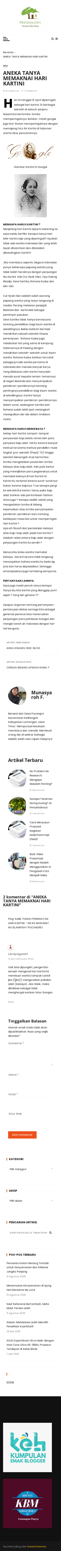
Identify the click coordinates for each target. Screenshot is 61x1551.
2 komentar (30, 91)
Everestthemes (36, 1546)
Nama (14, 1075)
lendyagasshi (18, 954)
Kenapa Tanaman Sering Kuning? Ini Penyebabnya (41, 803)
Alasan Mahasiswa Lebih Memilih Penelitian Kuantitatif (27, 1324)
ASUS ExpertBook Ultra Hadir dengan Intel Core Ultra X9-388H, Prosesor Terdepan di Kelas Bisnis (30, 1345)
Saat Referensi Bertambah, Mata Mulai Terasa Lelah (28, 1306)
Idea (5, 65)
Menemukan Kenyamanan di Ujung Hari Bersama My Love (29, 1288)
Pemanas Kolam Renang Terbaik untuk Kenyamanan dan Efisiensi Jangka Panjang (28, 1267)
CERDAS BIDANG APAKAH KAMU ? (28, 667)
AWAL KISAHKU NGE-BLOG (23, 648)
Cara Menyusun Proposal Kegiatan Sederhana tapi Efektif (39, 831)
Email (13, 1094)
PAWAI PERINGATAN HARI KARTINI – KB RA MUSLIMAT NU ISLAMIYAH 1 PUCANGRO (28, 923)
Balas (11, 1001)
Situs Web (15, 1114)
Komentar (16, 1043)
